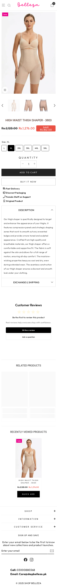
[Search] (9, 5)
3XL (28, 147)
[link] (14, 410)
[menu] (3, 5)
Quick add (28, 494)
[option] (28, 53)
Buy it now (28, 181)
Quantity (28, 157)
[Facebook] (25, 560)
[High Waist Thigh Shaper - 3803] (28, 458)
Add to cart (29, 172)
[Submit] (52, 550)
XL (11, 147)
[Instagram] (31, 560)
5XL (45, 147)
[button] (2, 105)
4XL (36, 147)
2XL (19, 147)
